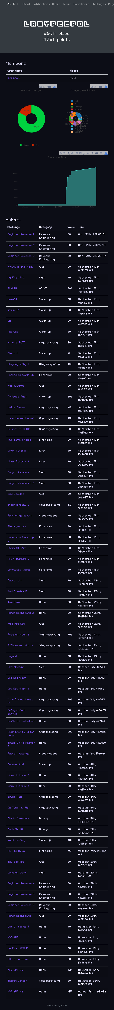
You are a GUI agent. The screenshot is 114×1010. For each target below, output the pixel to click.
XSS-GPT (13, 937)
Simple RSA (15, 796)
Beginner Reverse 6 (21, 905)
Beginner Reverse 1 (21, 234)
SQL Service (16, 861)
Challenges (99, 4)
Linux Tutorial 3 (18, 775)
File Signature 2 (18, 558)
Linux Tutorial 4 (18, 786)
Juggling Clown (17, 872)
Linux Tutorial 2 (18, 461)
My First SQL (16, 277)
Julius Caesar (17, 407)
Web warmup (16, 385)
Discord (13, 353)
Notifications (41, 4)
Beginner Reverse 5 (21, 894)
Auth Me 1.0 (15, 829)
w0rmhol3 (14, 78)
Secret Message (19, 753)
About (26, 4)
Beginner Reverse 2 (21, 245)
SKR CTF (12, 4)
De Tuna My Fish (19, 807)
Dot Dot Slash (17, 677)
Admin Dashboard (19, 915)
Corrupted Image (19, 569)
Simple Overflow (18, 818)
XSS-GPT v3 (15, 991)
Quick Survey (16, 840)
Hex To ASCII (16, 851)
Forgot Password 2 (21, 483)
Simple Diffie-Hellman (21, 721)
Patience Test (17, 396)
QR (9, 320)
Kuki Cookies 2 (17, 591)
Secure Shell (16, 764)
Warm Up (13, 310)
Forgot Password (19, 472)
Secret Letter (17, 980)
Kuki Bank (14, 602)
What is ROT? (17, 342)
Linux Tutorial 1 (18, 450)
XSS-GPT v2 (15, 970)
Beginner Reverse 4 (21, 883)
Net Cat (13, 331)
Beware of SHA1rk (19, 429)
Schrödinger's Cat (20, 515)
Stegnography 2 (19, 504)
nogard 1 (13, 656)
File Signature (17, 526)
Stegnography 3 (19, 634)
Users (56, 4)
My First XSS (16, 623)
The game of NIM (19, 439)
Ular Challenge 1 (18, 926)
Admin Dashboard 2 (21, 613)
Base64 (12, 299)
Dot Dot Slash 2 (19, 688)
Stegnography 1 (18, 364)
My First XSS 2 (18, 948)
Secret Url (15, 580)
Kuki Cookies (16, 494)
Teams (67, 4)
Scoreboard (81, 4)
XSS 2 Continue (18, 959)
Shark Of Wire (17, 548)
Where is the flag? (21, 266)
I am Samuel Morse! (21, 418)
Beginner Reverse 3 (21, 256)
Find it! (12, 288)
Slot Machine (16, 667)
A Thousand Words (20, 645)
